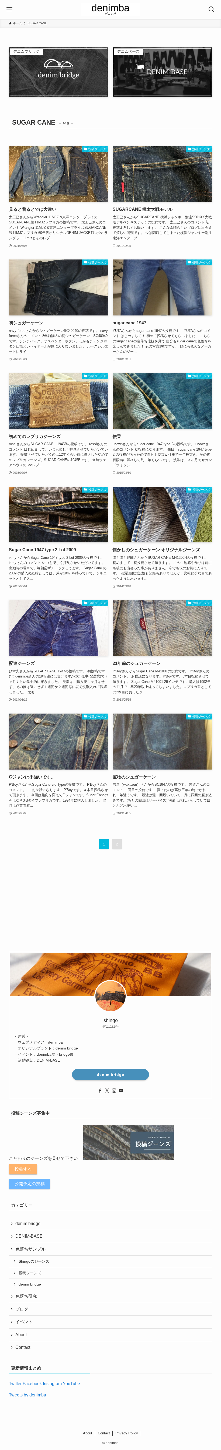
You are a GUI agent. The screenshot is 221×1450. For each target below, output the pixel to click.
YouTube (71, 1383)
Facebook (32, 1383)
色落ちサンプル (30, 1249)
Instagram (52, 1383)
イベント (24, 1321)
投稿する (23, 1169)
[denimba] (111, 9)
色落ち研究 (26, 1296)
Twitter (15, 1383)
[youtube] (121, 1090)
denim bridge (110, 1074)
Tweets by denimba (27, 1395)
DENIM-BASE (29, 1236)
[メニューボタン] (9, 9)
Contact (22, 1347)
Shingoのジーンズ (34, 1261)
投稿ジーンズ (30, 1273)
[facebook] (100, 1090)
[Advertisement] (110, 905)
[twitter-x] (107, 1090)
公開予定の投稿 (30, 1183)
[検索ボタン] (211, 9)
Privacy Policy (126, 1433)
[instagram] (114, 1090)
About (21, 1334)
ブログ (21, 1309)
